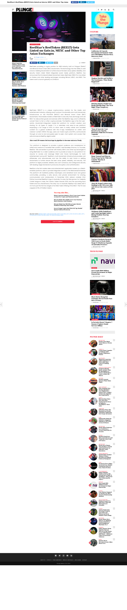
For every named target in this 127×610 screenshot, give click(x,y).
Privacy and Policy (68, 560)
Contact (49, 560)
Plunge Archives (40, 57)
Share (83, 2)
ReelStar (40, 215)
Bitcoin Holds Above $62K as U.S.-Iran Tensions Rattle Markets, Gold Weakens (19, 84)
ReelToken (46, 215)
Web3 (62, 215)
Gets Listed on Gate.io (72, 213)
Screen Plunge (96, 58)
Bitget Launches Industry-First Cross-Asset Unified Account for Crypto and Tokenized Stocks (18, 66)
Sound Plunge (96, 109)
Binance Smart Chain (44, 213)
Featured (63, 213)
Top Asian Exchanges (54, 215)
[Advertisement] (58, 95)
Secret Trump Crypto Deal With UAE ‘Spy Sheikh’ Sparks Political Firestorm (19, 118)
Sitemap (84, 560)
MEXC (80, 213)
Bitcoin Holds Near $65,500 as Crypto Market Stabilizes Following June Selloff (18, 101)
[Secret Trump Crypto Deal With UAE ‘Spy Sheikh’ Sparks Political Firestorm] (19, 114)
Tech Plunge (96, 302)
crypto (59, 213)
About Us (42, 560)
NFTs (83, 213)
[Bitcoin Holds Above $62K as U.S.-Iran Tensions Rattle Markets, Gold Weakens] (19, 80)
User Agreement (57, 560)
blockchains (53, 213)
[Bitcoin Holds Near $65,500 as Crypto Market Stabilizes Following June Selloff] (19, 97)
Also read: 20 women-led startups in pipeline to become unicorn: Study (56, 140)
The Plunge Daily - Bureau (99, 190)
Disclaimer (78, 560)
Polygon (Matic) (34, 215)
